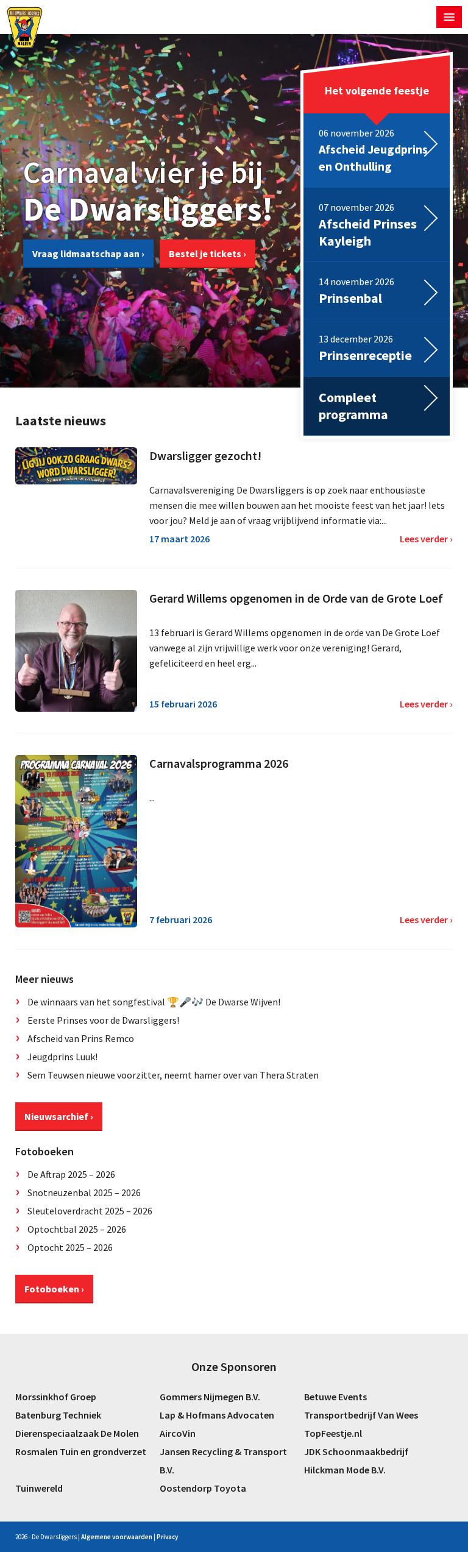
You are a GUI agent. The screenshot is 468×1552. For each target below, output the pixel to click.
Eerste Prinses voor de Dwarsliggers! (103, 1020)
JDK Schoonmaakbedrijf (356, 1451)
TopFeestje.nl (333, 1433)
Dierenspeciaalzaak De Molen (77, 1433)
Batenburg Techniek (58, 1415)
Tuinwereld (39, 1488)
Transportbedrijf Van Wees (361, 1415)
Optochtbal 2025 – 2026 (76, 1229)
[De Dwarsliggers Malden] (24, 27)
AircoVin (178, 1433)
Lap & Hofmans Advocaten (217, 1415)
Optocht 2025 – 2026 (70, 1247)
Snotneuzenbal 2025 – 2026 (84, 1192)
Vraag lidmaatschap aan (86, 253)
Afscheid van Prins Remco (80, 1038)
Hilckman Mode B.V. (345, 1470)
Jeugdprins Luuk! (62, 1057)
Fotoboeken (51, 1289)
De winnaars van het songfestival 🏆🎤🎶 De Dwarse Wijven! (153, 1002)
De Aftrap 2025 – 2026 (71, 1174)
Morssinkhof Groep (55, 1397)
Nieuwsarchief (56, 1116)
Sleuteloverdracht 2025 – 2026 (89, 1211)
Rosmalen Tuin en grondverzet (80, 1451)
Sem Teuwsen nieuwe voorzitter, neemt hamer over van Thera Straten (173, 1075)
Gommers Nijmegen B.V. (210, 1397)
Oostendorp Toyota (203, 1488)
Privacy (167, 1537)
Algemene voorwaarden (116, 1537)
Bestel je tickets (205, 253)
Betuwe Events (335, 1397)
